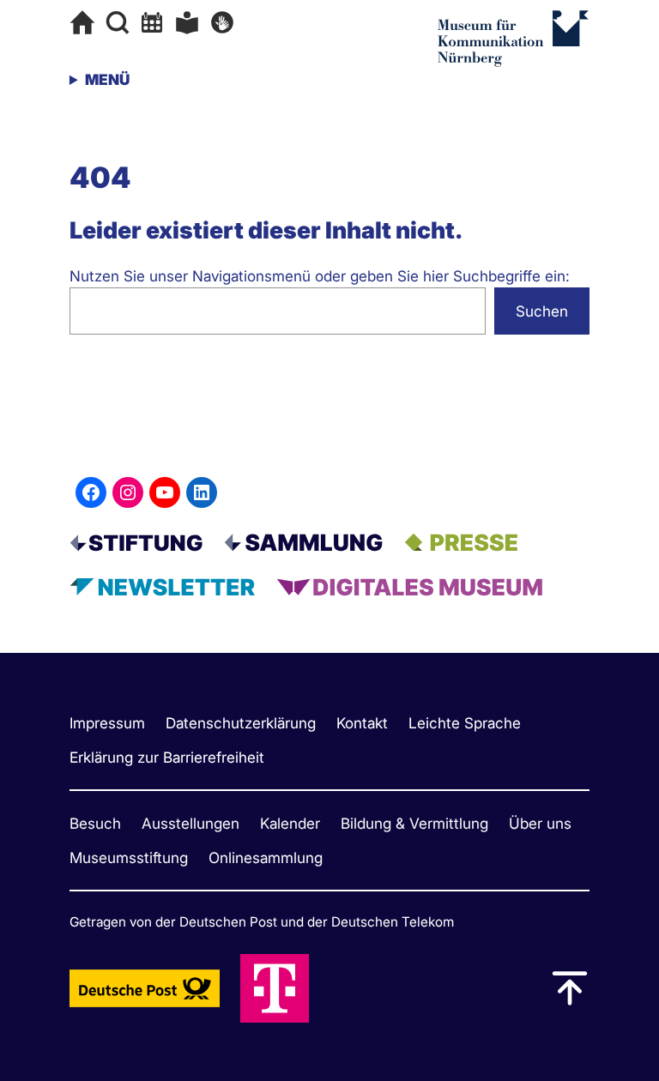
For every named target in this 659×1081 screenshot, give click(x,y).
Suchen (542, 311)
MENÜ (107, 79)
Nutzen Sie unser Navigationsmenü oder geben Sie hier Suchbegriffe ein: (320, 276)
